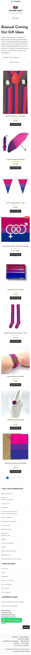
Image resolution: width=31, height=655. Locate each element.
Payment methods (7, 580)
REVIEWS (16, 643)
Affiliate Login (5, 535)
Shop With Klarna (6, 517)
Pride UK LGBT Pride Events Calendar (12, 602)
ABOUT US (4, 497)
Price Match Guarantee (8, 521)
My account (5, 569)
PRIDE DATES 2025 (6, 494)
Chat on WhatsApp (13, 620)
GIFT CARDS (25, 643)
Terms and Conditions (21, 645)
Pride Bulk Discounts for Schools (11, 559)
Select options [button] (15, 124)
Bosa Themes (25, 651)
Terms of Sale (5, 525)
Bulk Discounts (5, 555)
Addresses (4, 576)
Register (4, 539)
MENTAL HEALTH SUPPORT (9, 551)
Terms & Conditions (7, 543)
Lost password (6, 592)
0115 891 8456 (5, 611)
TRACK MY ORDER (23, 639)
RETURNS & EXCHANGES (10, 641)
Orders (3, 572)
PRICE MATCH (24, 641)
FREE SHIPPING (24, 637)
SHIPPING (15, 637)
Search (3, 623)
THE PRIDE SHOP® (15, 10)
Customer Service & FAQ (9, 511)
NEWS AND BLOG (6, 529)
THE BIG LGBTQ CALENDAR (9, 606)
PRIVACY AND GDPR (7, 500)
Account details (6, 584)
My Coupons (5, 588)
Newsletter (4, 507)
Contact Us (5, 503)
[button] (15, 18)
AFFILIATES (4, 533)
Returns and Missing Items (9, 513)
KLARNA (3, 547)
